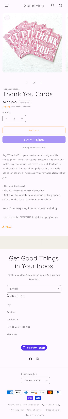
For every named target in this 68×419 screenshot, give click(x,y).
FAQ (9, 304)
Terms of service (35, 410)
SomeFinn (20, 405)
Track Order (13, 319)
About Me (12, 334)
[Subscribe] (57, 289)
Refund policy (53, 405)
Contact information (35, 415)
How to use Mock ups (18, 326)
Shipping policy (53, 410)
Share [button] (9, 227)
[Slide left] (26, 83)
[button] (6, 5)
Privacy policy (17, 410)
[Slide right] (41, 83)
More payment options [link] (34, 147)
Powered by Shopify (35, 405)
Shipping (6, 107)
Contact (11, 312)
